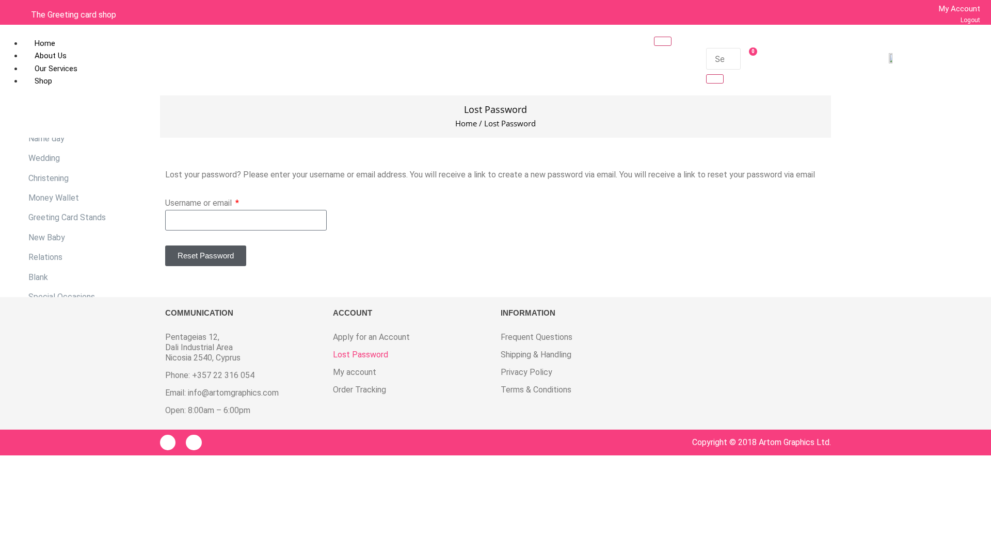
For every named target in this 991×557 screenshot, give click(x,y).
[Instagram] (193, 442)
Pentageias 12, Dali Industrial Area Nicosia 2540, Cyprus (203, 347)
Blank (38, 277)
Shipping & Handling (536, 354)
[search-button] (715, 79)
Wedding (44, 158)
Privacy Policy (526, 372)
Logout (970, 20)
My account (354, 372)
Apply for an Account (371, 337)
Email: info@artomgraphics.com (222, 393)
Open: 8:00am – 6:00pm (207, 410)
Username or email (199, 203)
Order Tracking (359, 390)
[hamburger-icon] (663, 41)
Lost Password (360, 354)
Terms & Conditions (536, 390)
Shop (43, 81)
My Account (959, 8)
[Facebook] (167, 442)
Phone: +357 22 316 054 (209, 375)
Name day (46, 138)
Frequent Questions (536, 337)
